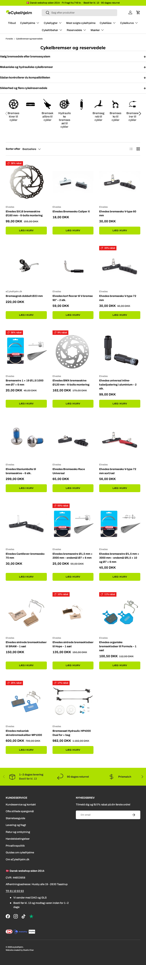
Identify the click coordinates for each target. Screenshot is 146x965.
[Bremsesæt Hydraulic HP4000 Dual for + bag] (73, 701)
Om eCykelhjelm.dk (17, 859)
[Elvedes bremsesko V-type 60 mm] (119, 181)
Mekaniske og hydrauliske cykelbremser (73, 67)
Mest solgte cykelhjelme (80, 23)
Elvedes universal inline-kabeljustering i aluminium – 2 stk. (118, 384)
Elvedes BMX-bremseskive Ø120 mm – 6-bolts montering (71, 382)
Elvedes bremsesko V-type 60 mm (117, 213)
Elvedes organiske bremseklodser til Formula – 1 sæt (117, 646)
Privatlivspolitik (15, 845)
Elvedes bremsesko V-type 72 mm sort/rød (117, 471)
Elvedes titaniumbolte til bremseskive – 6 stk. (21, 471)
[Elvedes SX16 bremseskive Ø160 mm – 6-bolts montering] (26, 181)
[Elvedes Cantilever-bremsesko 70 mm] (26, 524)
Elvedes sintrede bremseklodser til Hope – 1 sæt (73, 644)
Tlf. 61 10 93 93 (15, 891)
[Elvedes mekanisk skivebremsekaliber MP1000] (26, 701)
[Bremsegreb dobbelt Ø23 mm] (26, 266)
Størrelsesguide (15, 818)
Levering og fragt (16, 825)
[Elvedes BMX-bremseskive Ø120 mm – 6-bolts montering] (73, 351)
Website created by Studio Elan (20, 950)
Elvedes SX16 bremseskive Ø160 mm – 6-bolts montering (24, 213)
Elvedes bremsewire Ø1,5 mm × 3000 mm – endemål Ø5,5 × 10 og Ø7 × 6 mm (119, 557)
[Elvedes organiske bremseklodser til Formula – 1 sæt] (119, 612)
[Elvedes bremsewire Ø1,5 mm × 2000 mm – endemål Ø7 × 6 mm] (73, 524)
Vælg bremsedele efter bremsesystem (73, 56)
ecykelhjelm (17, 947)
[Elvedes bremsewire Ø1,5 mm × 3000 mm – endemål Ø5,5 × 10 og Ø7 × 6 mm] (119, 524)
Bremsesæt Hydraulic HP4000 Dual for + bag (72, 732)
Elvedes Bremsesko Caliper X (71, 211)
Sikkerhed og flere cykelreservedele (73, 88)
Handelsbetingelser (18, 838)
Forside (9, 39)
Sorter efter (13, 148)
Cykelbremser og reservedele (29, 39)
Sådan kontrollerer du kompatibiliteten (73, 77)
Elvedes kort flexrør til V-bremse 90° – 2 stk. (73, 298)
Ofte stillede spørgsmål (20, 811)
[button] (138, 12)
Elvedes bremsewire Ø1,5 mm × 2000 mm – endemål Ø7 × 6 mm (73, 555)
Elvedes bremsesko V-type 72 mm (117, 298)
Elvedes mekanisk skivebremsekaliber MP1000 (24, 732)
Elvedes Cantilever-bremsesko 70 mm (25, 555)
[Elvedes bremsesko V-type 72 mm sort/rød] (119, 439)
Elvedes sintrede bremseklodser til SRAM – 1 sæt (26, 644)
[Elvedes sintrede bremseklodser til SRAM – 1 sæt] (26, 612)
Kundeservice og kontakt (21, 804)
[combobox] (79, 12)
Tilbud (12, 23)
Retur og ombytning (18, 832)
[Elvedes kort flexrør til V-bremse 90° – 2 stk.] (73, 266)
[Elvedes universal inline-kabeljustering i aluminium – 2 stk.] (119, 351)
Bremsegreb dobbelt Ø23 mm (24, 296)
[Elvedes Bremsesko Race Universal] (73, 439)
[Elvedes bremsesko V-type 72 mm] (119, 266)
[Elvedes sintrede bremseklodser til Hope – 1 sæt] (73, 612)
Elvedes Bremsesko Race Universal (69, 471)
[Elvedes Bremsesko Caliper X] (73, 181)
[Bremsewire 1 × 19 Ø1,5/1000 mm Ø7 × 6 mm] (26, 351)
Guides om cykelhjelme (20, 852)
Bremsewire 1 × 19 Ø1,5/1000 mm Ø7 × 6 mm (24, 382)
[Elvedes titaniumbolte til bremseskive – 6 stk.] (26, 439)
